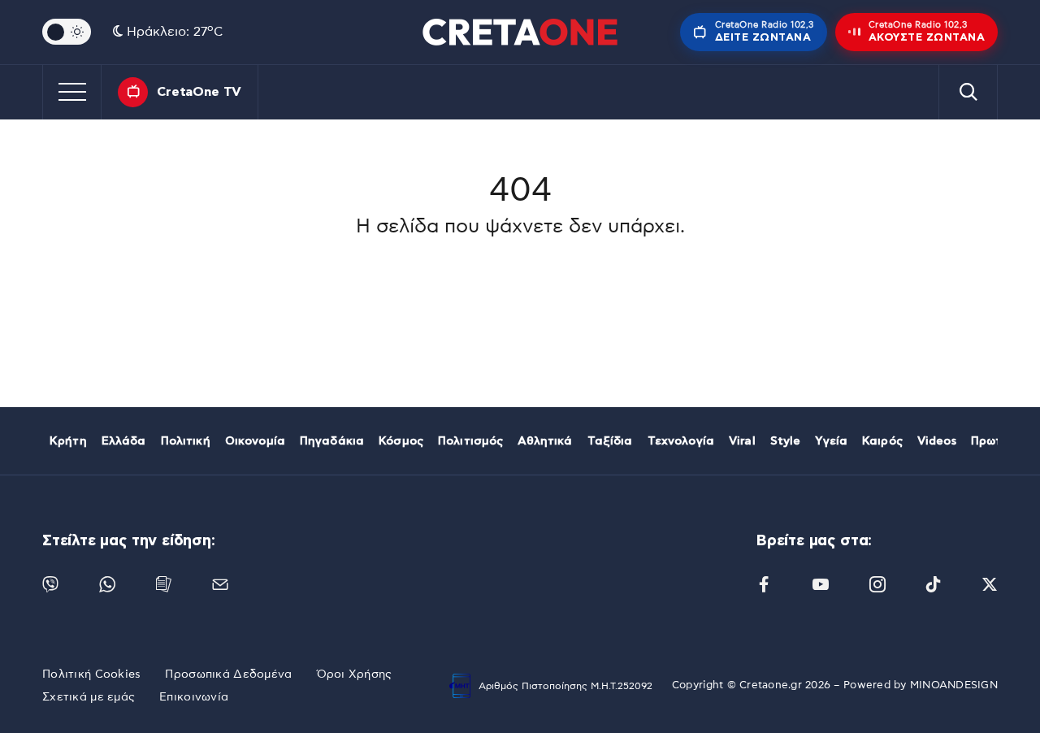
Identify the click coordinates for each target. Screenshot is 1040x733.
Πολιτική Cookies (91, 674)
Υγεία (831, 441)
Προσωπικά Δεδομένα (228, 674)
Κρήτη (68, 441)
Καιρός (882, 441)
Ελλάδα (124, 441)
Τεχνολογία (681, 441)
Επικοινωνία (193, 697)
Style (785, 441)
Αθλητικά (545, 441)
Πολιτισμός (470, 441)
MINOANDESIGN (954, 685)
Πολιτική (185, 441)
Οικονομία (255, 441)
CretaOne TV (199, 91)
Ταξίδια (610, 441)
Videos (936, 441)
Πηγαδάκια (332, 441)
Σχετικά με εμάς (88, 697)
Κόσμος (401, 441)
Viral (742, 441)
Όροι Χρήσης (354, 674)
